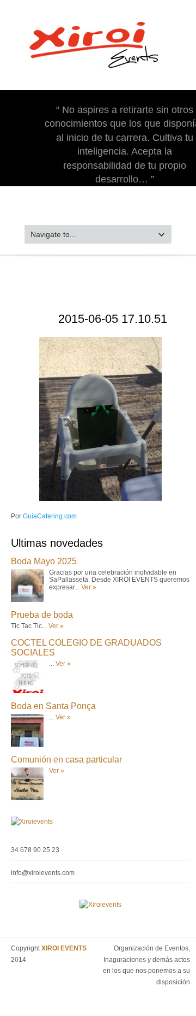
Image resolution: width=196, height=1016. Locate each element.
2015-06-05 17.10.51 (112, 319)
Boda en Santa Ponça (53, 706)
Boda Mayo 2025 (44, 561)
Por (44, 516)
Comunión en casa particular (66, 759)
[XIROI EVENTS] (98, 73)
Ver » (88, 587)
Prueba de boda (42, 614)
